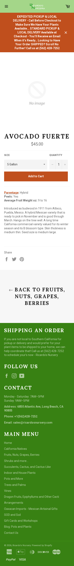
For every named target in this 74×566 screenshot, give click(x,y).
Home (8, 442)
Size (7, 155)
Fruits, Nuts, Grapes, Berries (21, 454)
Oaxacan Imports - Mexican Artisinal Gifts (31, 508)
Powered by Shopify (42, 545)
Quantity (55, 155)
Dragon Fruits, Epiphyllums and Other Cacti (31, 496)
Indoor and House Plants (20, 472)
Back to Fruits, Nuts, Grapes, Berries (39, 296)
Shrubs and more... (16, 461)
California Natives (15, 448)
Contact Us (11, 532)
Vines (7, 490)
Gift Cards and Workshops (21, 520)
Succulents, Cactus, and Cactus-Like (27, 466)
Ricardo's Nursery (22, 545)
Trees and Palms (15, 484)
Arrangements (13, 502)
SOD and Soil (12, 514)
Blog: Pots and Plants (17, 526)
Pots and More (13, 478)
